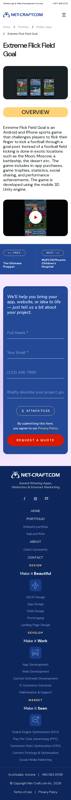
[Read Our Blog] (46, 499)
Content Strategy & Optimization (36, 753)
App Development (35, 665)
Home (35, 511)
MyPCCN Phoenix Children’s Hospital (54, 263)
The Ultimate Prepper (12, 265)
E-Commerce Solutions (35, 685)
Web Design (35, 611)
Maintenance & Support (35, 692)
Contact (35, 558)
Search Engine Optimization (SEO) (35, 732)
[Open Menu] (64, 14)
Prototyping (35, 618)
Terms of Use (23, 792)
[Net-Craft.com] (23, 14)
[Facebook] (24, 499)
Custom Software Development (35, 678)
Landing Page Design (35, 625)
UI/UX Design (35, 597)
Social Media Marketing (35, 760)
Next (50, 252)
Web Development (35, 672)
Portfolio (35, 519)
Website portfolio (35, 527)
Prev (17, 252)
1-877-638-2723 (60, 4)
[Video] (35, 218)
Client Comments (35, 550)
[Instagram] (35, 499)
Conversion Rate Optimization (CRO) (35, 746)
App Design (35, 604)
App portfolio (35, 534)
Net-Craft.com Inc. (39, 783)
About (35, 542)
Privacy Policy (48, 428)
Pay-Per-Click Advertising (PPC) (35, 739)
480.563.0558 (52, 774)
